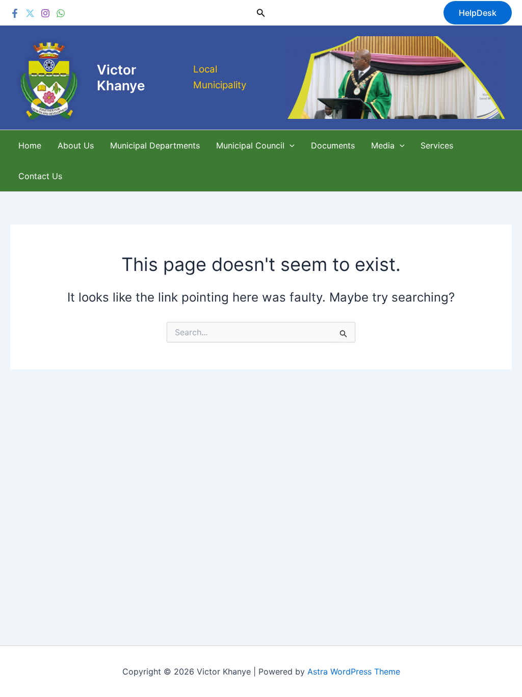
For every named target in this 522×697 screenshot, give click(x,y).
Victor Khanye (121, 77)
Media (383, 145)
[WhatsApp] (60, 13)
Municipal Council (250, 145)
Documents (333, 145)
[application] (289, 145)
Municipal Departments (155, 145)
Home (29, 145)
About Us (76, 145)
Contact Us (40, 176)
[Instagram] (45, 13)
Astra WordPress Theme (353, 671)
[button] (261, 13)
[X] (30, 13)
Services (437, 145)
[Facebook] (14, 13)
